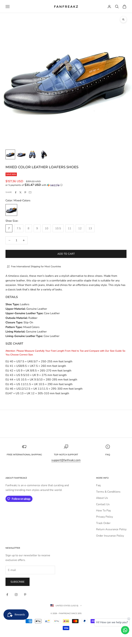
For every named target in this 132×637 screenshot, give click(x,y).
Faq (98, 485)
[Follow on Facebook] (7, 594)
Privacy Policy (104, 517)
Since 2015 (76, 613)
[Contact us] (125, 630)
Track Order (103, 523)
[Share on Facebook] (15, 192)
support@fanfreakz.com (66, 460)
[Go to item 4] (43, 154)
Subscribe (17, 582)
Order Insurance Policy (110, 536)
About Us (102, 498)
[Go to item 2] (21, 154)
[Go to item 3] (32, 154)
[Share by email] (30, 192)
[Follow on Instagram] (16, 594)
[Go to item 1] (10, 154)
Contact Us (103, 504)
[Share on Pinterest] (25, 192)
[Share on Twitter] (20, 192)
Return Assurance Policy (111, 529)
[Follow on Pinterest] (25, 594)
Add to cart (66, 254)
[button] (66, 185)
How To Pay (103, 510)
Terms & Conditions (108, 492)
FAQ (107, 454)
